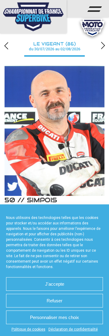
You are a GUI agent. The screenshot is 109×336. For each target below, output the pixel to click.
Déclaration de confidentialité (73, 329)
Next (103, 45)
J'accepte (54, 284)
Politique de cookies (28, 329)
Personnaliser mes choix (54, 317)
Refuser (54, 300)
